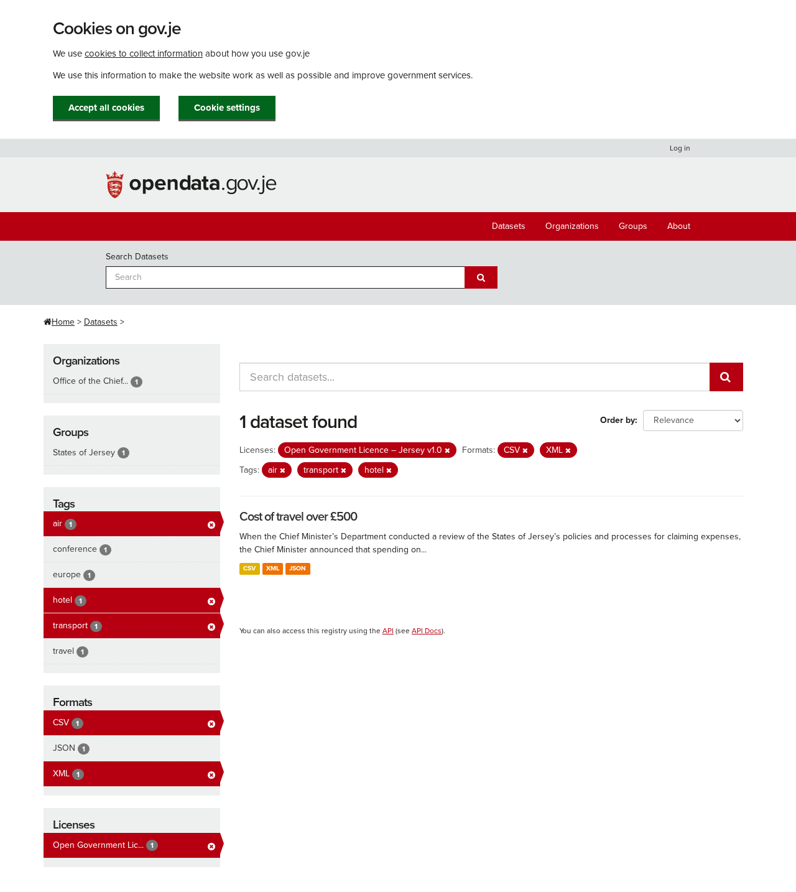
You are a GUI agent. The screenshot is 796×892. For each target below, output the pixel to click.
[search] (726, 377)
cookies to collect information (144, 53)
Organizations (572, 226)
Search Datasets (137, 256)
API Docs (427, 630)
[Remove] (447, 451)
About (678, 226)
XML (272, 568)
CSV (249, 568)
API (388, 630)
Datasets (508, 226)
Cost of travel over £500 (298, 516)
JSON (297, 568)
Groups (633, 226)
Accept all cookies (106, 107)
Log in (680, 148)
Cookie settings (227, 107)
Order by (617, 420)
